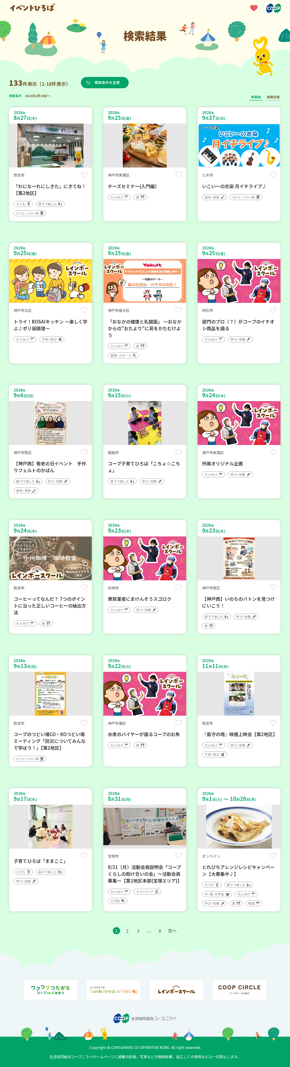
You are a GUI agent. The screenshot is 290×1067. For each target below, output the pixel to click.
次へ (172, 930)
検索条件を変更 (107, 82)
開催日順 (273, 97)
